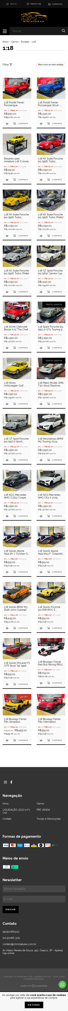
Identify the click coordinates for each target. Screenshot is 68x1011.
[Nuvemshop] (34, 986)
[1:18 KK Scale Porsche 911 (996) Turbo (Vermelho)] (41, 180)
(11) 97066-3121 (11, 938)
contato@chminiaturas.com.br (19, 944)
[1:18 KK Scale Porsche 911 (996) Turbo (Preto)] (41, 236)
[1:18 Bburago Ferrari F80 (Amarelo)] (7, 740)
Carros (14, 41)
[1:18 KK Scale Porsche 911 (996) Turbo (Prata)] (7, 292)
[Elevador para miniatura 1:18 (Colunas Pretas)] (7, 180)
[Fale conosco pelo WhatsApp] (62, 984)
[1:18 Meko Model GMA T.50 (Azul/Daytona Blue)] (41, 404)
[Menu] (5, 31)
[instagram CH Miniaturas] (5, 782)
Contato (7, 818)
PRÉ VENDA (43, 809)
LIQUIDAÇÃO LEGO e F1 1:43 (16, 811)
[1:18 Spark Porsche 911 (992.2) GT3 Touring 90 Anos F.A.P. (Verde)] (41, 348)
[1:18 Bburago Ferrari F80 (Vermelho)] (41, 740)
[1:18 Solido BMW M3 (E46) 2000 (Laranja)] (7, 628)
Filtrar (6, 64)
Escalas (25, 41)
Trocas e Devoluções (49, 818)
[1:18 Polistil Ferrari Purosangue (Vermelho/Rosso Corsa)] (7, 124)
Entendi (34, 1005)
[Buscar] (64, 31)
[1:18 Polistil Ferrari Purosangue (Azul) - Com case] (41, 124)
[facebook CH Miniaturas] (11, 782)
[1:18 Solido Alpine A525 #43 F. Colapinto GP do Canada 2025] (41, 572)
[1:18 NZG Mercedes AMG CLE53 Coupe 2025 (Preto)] (7, 516)
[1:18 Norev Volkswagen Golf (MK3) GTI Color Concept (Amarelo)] (7, 404)
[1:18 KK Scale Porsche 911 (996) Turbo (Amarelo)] (7, 236)
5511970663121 (11, 931)
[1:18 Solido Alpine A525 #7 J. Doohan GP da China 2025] (7, 572)
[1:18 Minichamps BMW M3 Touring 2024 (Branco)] (41, 460)
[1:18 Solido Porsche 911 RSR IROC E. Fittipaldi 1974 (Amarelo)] (41, 628)
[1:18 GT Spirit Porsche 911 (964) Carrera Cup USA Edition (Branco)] (41, 292)
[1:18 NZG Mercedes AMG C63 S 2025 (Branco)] (41, 516)
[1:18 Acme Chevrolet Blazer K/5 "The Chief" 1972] (7, 348)
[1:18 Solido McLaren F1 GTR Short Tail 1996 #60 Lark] (7, 684)
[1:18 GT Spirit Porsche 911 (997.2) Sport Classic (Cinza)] (7, 460)
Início (6, 41)
